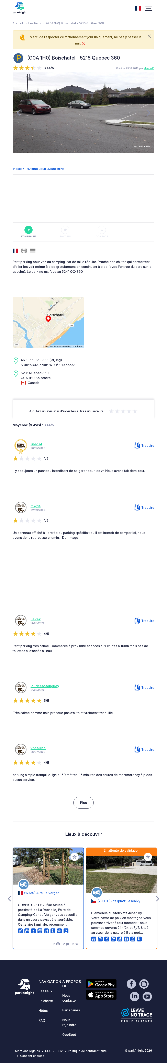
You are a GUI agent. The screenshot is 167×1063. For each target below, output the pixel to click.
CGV (59, 1051)
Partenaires (71, 1010)
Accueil (18, 23)
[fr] (138, 8)
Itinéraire (28, 236)
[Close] (149, 36)
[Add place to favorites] (74, 857)
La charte (46, 1001)
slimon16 (149, 68)
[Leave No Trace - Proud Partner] (136, 1015)
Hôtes (43, 1011)
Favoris (65, 236)
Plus (83, 803)
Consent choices (32, 1056)
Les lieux (34, 23)
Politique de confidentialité (87, 1051)
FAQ (42, 1020)
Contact (102, 236)
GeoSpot (69, 1035)
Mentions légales (27, 1051)
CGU (48, 1051)
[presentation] (18, 112)
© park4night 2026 (138, 1050)
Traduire (147, 445)
